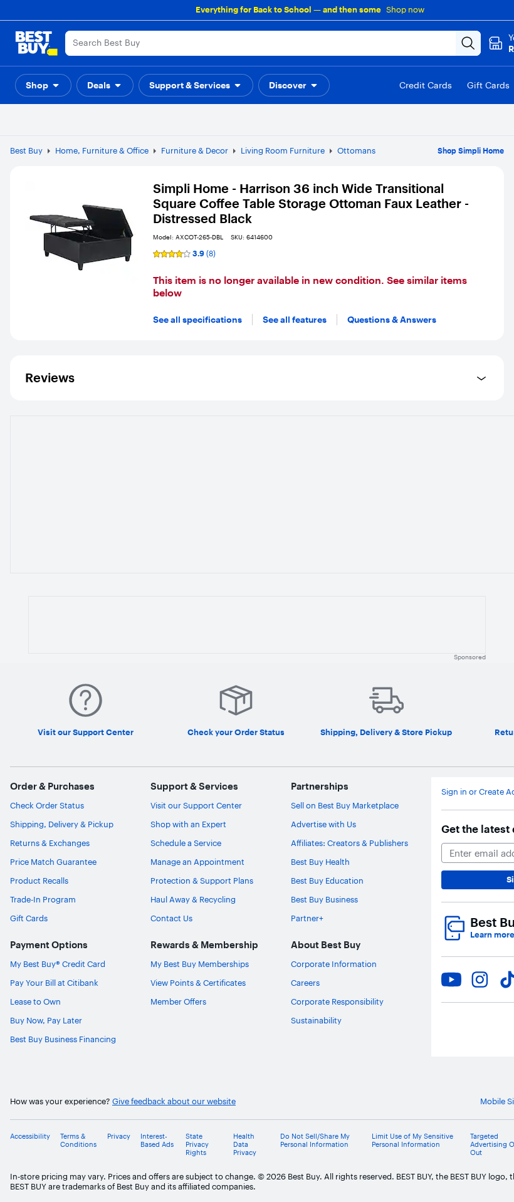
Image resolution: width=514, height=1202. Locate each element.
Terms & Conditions (78, 1140)
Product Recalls (39, 880)
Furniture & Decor (194, 150)
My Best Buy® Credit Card (57, 964)
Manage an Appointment (197, 862)
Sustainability (316, 1020)
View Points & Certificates (198, 983)
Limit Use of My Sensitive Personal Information (412, 1140)
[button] (43, 85)
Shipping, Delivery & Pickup (61, 824)
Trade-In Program (43, 899)
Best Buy (26, 150)
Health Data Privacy (244, 1144)
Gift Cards (29, 918)
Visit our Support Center (196, 805)
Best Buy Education (327, 880)
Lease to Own (35, 1001)
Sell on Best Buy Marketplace (345, 805)
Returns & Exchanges (50, 843)
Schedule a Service (185, 843)
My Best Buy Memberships (199, 964)
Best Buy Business (324, 899)
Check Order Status (47, 805)
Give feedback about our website (174, 1101)
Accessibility (30, 1136)
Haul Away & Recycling (193, 899)
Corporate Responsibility (337, 1001)
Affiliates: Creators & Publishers (349, 843)
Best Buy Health (320, 862)
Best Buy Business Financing (63, 1039)
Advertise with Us (323, 824)
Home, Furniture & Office (102, 150)
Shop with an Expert (188, 824)
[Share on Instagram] (479, 979)
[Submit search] (468, 43)
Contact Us (171, 918)
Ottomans (356, 150)
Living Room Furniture (283, 150)
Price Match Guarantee (53, 862)
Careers (305, 983)
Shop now (405, 9)
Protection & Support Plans (201, 880)
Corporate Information (334, 964)
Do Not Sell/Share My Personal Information (315, 1140)
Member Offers (178, 1001)
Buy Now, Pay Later (46, 1020)
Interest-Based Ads (157, 1140)
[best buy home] (36, 43)
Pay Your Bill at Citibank (54, 983)
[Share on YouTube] (451, 979)
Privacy (118, 1136)
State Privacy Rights (197, 1144)
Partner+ (307, 918)
